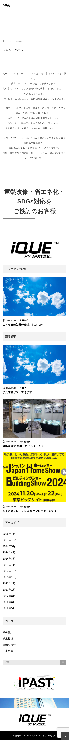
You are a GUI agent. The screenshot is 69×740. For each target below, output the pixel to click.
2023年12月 (10, 571)
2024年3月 (9, 558)
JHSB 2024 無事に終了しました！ (23, 445)
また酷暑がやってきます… (19, 392)
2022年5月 (9, 608)
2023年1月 (9, 589)
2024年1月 (9, 565)
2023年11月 (10, 577)
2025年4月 (9, 533)
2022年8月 (9, 595)
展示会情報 (25, 441)
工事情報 (8, 650)
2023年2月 (9, 583)
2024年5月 (9, 546)
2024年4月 (9, 552)
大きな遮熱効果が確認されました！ (24, 324)
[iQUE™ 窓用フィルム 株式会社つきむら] (7, 5)
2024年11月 (10, 540)
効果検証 (24, 320)
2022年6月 (9, 602)
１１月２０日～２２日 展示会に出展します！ (30, 510)
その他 (23, 388)
